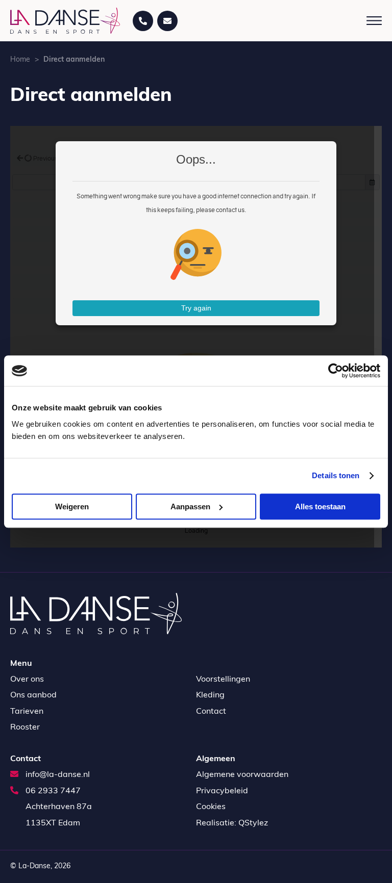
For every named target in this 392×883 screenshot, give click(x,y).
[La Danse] (65, 21)
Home (20, 60)
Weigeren (72, 506)
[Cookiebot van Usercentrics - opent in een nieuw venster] (335, 370)
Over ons (27, 680)
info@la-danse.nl (56, 775)
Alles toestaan (320, 506)
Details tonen (335, 475)
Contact (211, 712)
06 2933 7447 (52, 791)
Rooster (25, 727)
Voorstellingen (223, 680)
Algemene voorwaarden (242, 775)
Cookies (211, 807)
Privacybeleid (222, 791)
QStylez (253, 823)
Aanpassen (190, 506)
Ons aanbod (33, 695)
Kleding (210, 695)
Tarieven (26, 712)
